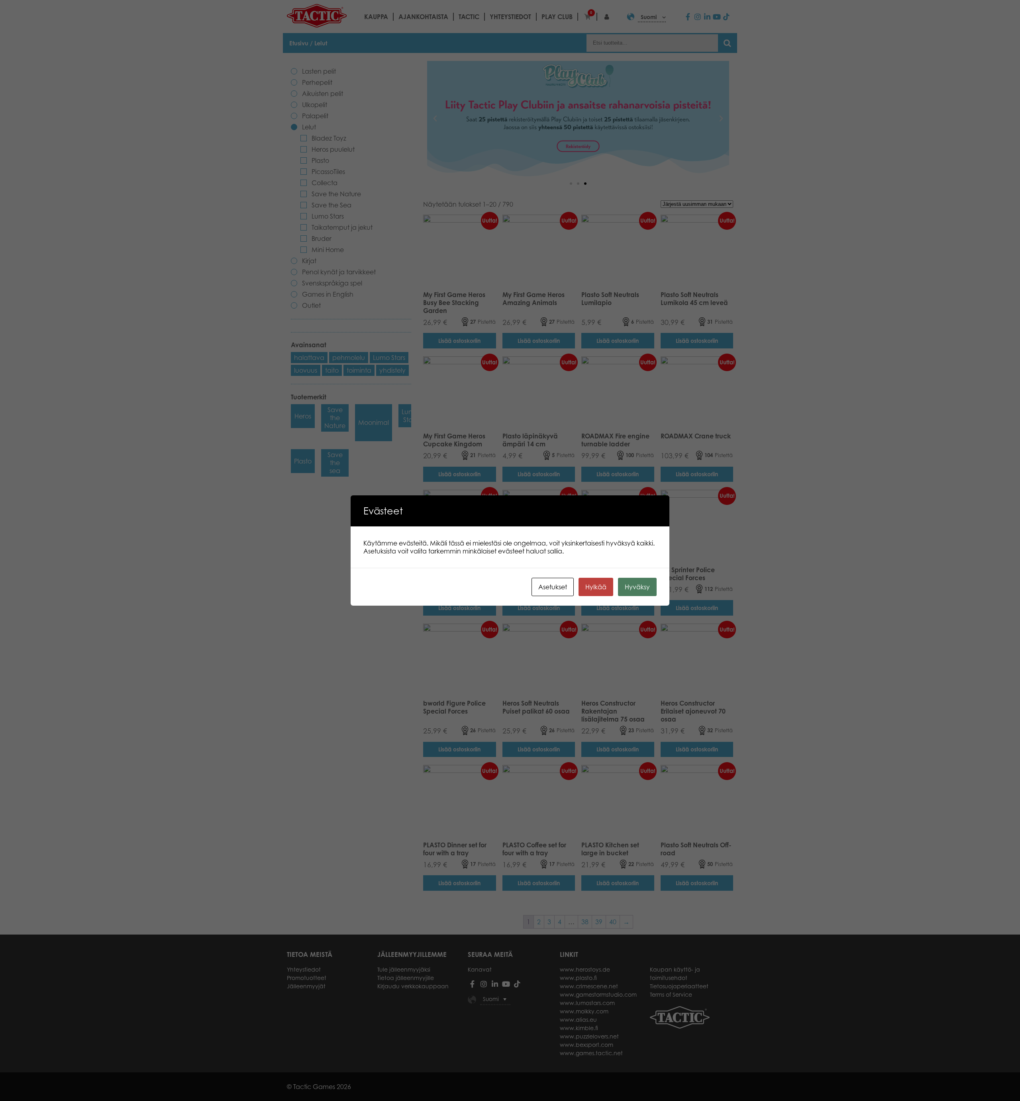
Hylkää (595, 587)
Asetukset (552, 587)
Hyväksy (637, 587)
